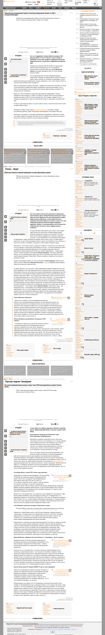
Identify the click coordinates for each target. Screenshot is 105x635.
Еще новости (88, 68)
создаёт (45, 262)
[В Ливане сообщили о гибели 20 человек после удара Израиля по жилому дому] (79, 167)
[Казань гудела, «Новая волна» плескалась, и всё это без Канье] (10, 350)
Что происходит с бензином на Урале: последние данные (36, 372)
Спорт (60, 8)
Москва (74, 8)
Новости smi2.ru (8, 377)
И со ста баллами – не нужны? (60, 5)
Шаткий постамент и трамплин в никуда (18, 450)
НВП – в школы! (96, 4)
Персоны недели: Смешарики (18, 234)
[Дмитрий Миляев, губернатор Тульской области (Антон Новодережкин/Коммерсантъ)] (61, 542)
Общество (46, 8)
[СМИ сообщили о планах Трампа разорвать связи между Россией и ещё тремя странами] (79, 106)
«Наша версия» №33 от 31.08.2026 (65, 339)
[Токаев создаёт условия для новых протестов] (47, 348)
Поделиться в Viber (5, 75)
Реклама (36, 4)
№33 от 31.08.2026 (32, 2)
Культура (66, 8)
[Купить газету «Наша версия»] (27, 2)
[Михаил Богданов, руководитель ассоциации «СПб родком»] (60, 320)
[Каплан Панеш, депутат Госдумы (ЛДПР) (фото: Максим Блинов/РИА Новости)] (61, 571)
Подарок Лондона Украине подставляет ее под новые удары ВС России (61, 371)
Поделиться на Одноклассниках (5, 69)
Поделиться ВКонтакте (5, 58)
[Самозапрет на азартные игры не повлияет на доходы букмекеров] (47, 609)
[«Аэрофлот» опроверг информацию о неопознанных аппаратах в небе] (79, 152)
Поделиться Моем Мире (5, 64)
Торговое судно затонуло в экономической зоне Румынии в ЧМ (14, 372)
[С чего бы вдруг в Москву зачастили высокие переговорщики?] (10, 608)
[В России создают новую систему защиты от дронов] (79, 248)
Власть (31, 8)
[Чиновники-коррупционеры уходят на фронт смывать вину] (79, 202)
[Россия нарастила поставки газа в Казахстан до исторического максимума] (79, 137)
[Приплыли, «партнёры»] (47, 135)
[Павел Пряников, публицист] (60, 297)
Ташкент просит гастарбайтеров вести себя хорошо (18, 75)
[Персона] (79, 257)
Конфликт (38, 8)
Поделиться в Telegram (5, 79)
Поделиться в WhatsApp (5, 72)
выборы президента (40, 109)
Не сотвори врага (78, 3)
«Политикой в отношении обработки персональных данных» (60, 629)
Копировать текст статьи (5, 82)
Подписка (30, 4)
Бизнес (54, 8)
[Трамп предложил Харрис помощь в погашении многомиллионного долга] (79, 122)
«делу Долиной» (58, 461)
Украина (24, 8)
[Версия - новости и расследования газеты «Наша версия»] (14, 3)
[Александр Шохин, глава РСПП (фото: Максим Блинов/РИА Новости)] (61, 477)
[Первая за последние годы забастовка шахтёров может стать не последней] (79, 187)
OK (52, 632)
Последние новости (87, 11)
